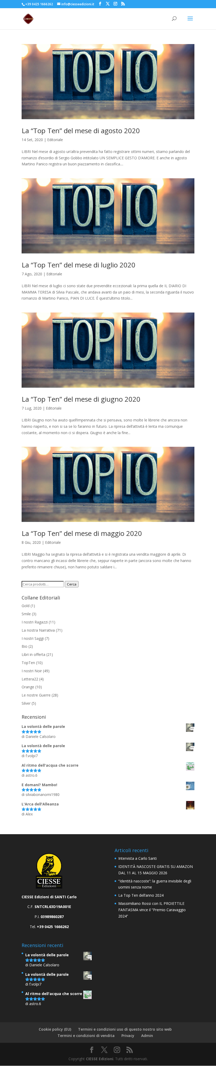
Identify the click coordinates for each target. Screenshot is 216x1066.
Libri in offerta (33, 654)
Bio (24, 646)
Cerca (71, 584)
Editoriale (55, 139)
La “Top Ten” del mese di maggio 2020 (82, 533)
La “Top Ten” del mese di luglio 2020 (78, 265)
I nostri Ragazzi (35, 622)
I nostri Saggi (33, 638)
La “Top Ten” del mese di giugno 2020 (81, 399)
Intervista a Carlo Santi (137, 858)
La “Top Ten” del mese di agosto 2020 (81, 130)
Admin (147, 1035)
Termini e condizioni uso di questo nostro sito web (125, 1029)
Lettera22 (30, 678)
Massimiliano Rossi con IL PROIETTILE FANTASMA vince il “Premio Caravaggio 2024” (152, 910)
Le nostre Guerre (36, 695)
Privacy (127, 1035)
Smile (26, 613)
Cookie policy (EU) (55, 1029)
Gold (26, 605)
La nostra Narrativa (38, 630)
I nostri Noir (32, 670)
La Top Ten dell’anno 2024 (141, 895)
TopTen (28, 662)
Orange (28, 686)
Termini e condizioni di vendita (86, 1035)
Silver (26, 703)
